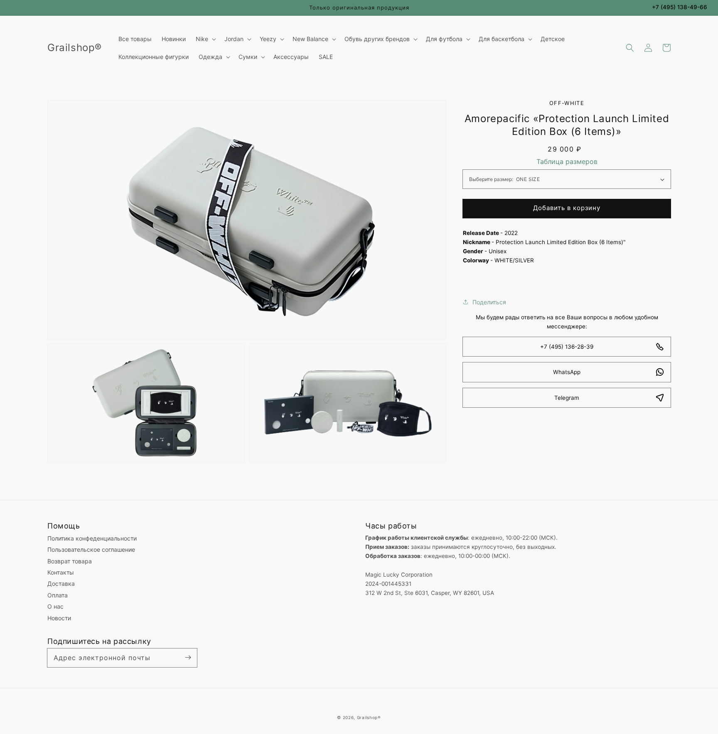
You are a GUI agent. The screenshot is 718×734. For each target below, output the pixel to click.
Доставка (61, 583)
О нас (55, 606)
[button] (630, 48)
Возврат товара (69, 561)
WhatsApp (566, 372)
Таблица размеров (567, 161)
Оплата (57, 595)
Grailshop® (369, 717)
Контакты (60, 572)
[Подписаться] (188, 657)
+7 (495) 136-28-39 (566, 346)
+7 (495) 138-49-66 (679, 7)
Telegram (566, 397)
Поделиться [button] (489, 301)
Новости (59, 617)
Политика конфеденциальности (92, 538)
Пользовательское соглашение (91, 549)
